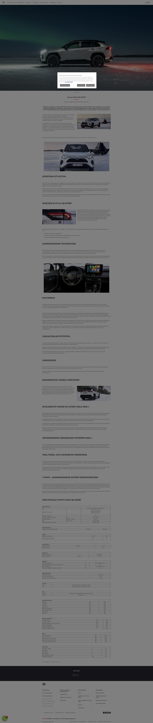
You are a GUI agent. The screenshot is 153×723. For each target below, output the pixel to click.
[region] (76, 80)
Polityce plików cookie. (69, 82)
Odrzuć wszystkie (81, 85)
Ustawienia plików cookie (65, 85)
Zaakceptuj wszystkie (90, 85)
